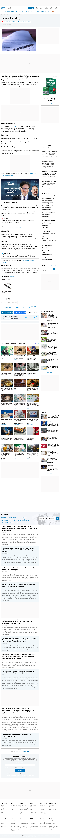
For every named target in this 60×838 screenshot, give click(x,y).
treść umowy (14, 302)
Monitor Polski (22, 822)
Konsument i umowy (14, 14)
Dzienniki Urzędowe (24, 823)
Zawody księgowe (4, 810)
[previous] (12, 751)
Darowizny (11, 276)
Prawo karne (45, 225)
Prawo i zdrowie (23, 813)
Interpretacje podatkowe (47, 259)
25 (45, 269)
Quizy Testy (44, 257)
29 (54, 269)
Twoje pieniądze (33, 11)
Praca (19, 517)
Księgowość (7, 11)
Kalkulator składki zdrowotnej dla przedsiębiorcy (49, 196)
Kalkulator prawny (46, 216)
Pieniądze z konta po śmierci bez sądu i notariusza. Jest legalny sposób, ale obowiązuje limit (49, 174)
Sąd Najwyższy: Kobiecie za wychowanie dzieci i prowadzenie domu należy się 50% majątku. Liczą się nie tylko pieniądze (49, 150)
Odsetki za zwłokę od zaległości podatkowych (49, 237)
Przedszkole (13, 820)
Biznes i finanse (33, 805)
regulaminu (20, 767)
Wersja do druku (8, 307)
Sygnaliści (19, 520)
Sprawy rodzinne (4, 519)
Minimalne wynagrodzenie (44, 822)
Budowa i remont (52, 809)
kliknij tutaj (26, 776)
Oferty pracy (51, 829)
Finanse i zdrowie (33, 812)
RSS (39, 835)
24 (43, 269)
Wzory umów (45, 227)
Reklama (47, 835)
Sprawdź (50, 103)
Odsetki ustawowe (43, 826)
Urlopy (12, 809)
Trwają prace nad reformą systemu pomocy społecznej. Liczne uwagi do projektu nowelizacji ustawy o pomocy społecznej (49, 177)
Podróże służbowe (43, 824)
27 (49, 269)
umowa (8, 302)
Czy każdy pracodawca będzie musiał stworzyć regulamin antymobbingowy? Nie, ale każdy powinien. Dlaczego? (49, 184)
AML (40, 815)
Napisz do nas (21, 307)
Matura (12, 827)
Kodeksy (21, 829)
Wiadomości (3, 517)
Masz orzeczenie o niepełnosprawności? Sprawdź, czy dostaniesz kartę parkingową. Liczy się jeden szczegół (49, 171)
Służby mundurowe (5, 520)
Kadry (12, 11)
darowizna (15, 126)
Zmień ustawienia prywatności (21, 835)
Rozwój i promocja (4, 824)
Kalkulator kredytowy (46, 210)
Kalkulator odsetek (33, 824)
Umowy (20, 14)
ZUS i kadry (3, 809)
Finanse (50, 808)
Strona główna (3, 14)
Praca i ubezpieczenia (34, 808)
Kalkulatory (47, 193)
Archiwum (51, 822)
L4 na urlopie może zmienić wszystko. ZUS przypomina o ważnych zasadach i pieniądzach (49, 161)
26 (47, 269)
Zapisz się (20, 770)
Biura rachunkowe (43, 803)
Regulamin (31, 835)
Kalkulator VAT (32, 823)
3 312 (24, 751)
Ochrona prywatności (9, 835)
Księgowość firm (4, 803)
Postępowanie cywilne (47, 222)
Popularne (45, 147)
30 (56, 269)
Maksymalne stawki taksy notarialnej (47, 246)
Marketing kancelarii (14, 522)
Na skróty (51, 818)
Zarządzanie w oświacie (15, 826)
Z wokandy (12, 520)
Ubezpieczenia (13, 808)
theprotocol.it (51, 827)
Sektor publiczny (22, 11)
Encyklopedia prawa (23, 519)
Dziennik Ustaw (23, 820)
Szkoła (12, 822)
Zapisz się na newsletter (33, 307)
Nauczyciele (13, 823)
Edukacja (49, 11)
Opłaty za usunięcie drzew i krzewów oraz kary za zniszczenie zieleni (49, 251)
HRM (11, 812)
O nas (2, 835)
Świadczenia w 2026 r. (47, 311)
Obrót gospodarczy (4, 808)
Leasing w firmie (33, 810)
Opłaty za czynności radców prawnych (48, 243)
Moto (38, 11)
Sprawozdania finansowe (44, 813)
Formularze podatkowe (53, 826)
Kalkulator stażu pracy (34, 826)
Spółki (31, 806)
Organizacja (3, 820)
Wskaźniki (47, 231)
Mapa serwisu (53, 835)
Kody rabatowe (52, 823)
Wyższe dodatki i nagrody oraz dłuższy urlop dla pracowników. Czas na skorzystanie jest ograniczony (49, 187)
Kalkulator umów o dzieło (47, 203)
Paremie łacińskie (4, 522)
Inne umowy (25, 14)
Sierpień (53, 266)
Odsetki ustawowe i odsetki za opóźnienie (48, 234)
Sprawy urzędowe (13, 519)
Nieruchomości (43, 11)
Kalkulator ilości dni (46, 209)
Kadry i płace (3, 826)
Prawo (27, 11)
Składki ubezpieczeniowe (44, 823)
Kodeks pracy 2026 (49, 99)
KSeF (53, 11)
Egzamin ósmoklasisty (15, 829)
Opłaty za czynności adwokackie (49, 240)
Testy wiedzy (13, 830)
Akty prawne (22, 818)
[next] (28, 751)
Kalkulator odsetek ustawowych (49, 212)
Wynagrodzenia (13, 806)
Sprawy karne (24, 517)
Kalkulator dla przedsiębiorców (48, 198)
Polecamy (43, 412)
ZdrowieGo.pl (51, 820)
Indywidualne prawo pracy (15, 805)
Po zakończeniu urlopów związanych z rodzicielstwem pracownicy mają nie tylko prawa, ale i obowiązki (49, 157)
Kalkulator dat (32, 820)
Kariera (35, 835)
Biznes (16, 11)
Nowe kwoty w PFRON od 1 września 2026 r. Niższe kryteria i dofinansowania (49, 164)
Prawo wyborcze (25, 520)
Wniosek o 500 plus (46, 229)
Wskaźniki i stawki (43, 818)
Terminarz (47, 266)
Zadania (2, 823)
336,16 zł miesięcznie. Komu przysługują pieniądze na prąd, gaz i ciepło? (49, 181)
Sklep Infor (22, 812)
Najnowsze (50, 147)
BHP (11, 810)
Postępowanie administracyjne (48, 223)
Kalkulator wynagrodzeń (47, 200)
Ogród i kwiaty (52, 810)
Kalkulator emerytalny (46, 207)
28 (52, 269)
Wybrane (55, 147)
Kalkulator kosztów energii (47, 205)
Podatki (2, 805)
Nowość (50, 97)
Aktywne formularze (49, 220)
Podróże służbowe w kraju (44, 820)
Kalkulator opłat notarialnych (48, 214)
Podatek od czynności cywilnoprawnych (47, 255)
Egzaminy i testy (14, 824)
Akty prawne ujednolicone (25, 827)
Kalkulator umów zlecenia (47, 202)
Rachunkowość (4, 806)
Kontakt (42, 835)
